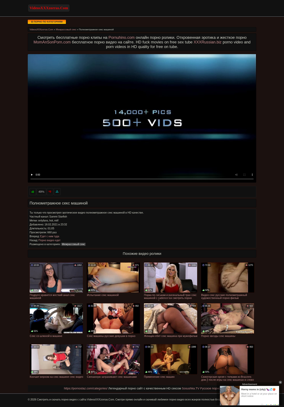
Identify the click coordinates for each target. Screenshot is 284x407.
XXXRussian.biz (208, 42)
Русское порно (210, 388)
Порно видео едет (49, 240)
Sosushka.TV (190, 388)
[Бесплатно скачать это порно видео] (57, 191)
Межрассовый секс (73, 244)
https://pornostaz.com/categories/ (85, 388)
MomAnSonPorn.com (52, 42)
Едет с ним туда (49, 236)
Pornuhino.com (121, 37)
